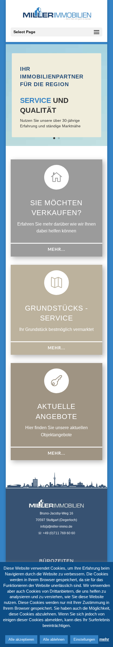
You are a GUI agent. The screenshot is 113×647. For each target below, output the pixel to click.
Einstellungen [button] (84, 639)
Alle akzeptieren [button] (21, 639)
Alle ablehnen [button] (53, 639)
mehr (104, 639)
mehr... (56, 249)
